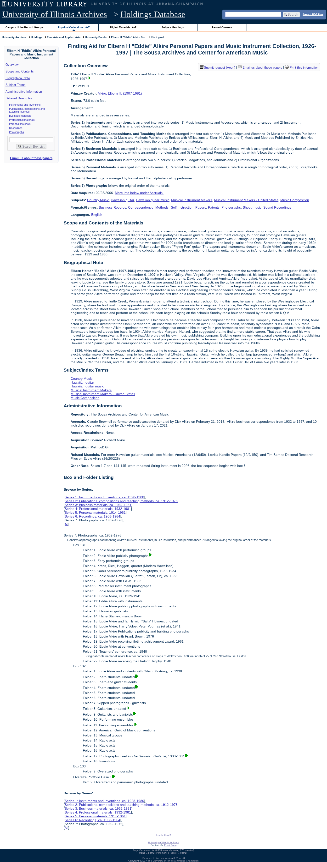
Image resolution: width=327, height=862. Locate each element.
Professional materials (22, 119)
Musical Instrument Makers (191, 200)
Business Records (112, 207)
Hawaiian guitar (122, 200)
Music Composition (294, 200)
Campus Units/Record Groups (25, 27)
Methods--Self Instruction (174, 207)
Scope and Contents (20, 71)
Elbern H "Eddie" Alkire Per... (129, 37)
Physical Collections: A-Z (74, 27)
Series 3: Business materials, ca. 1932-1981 (98, 505)
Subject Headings (173, 27)
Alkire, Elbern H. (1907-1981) (120, 93)
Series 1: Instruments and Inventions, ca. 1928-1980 (104, 497)
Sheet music (252, 207)
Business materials (20, 115)
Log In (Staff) (163, 835)
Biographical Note (18, 78)
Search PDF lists (313, 14)
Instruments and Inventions (25, 104)
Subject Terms (16, 85)
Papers (200, 207)
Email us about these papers (31, 158)
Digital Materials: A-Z (123, 27)
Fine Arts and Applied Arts (63, 37)
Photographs (16, 132)
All (66, 524)
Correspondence (140, 207)
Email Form (170, 845)
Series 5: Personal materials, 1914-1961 (95, 512)
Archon (160, 858)
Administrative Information (24, 91)
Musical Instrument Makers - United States (246, 200)
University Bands (96, 37)
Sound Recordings (277, 207)
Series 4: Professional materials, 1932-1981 (98, 509)
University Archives (14, 37)
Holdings (36, 37)
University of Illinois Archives (54, 14)
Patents (214, 207)
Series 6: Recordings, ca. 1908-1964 (92, 516)
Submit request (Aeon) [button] (219, 68)
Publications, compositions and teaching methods (27, 110)
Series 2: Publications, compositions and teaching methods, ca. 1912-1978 (121, 501)
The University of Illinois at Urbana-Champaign (173, 860)
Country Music (98, 200)
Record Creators (222, 27)
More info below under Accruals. (139, 193)
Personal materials (20, 123)
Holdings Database (152, 14)
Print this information (303, 68)
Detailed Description (19, 98)
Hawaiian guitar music (152, 200)
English (96, 215)
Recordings (16, 128)
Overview (12, 64)
